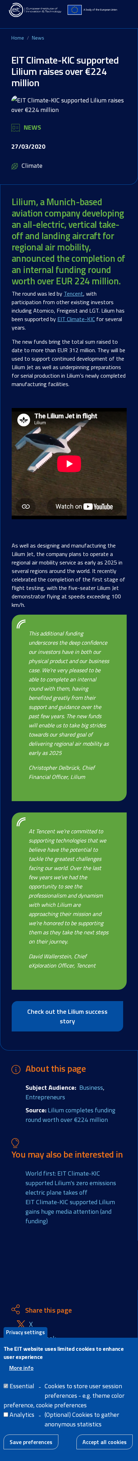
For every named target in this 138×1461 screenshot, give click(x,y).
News (38, 37)
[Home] (35, 10)
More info (21, 1368)
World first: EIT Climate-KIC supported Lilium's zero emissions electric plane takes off (70, 1183)
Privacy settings (25, 1332)
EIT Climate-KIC (76, 319)
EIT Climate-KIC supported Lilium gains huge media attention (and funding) (70, 1211)
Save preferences (31, 1442)
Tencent (73, 293)
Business (91, 1087)
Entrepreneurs (45, 1097)
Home (17, 37)
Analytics (22, 1414)
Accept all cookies (104, 1442)
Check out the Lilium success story (67, 1016)
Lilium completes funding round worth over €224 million (70, 1114)
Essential (22, 1386)
